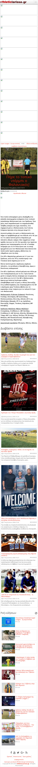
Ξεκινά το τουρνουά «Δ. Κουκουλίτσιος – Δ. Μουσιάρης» (17, 595)
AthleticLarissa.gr (23, 764)
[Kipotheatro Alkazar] (19, 193)
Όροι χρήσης (27, 756)
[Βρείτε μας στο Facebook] (11, 752)
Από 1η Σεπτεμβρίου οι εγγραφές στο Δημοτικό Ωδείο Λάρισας (24, 737)
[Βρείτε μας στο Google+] (22, 752)
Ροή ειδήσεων (8, 613)
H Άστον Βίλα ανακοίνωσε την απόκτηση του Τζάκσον (25, 671)
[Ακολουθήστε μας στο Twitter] (18, 752)
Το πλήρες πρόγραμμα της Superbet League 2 (24, 697)
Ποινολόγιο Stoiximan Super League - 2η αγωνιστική (25, 618)
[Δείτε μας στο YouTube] (14, 752)
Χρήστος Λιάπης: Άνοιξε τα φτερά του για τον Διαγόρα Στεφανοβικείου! (18, 355)
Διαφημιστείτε (19, 759)
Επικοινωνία (17, 756)
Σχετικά (9, 756)
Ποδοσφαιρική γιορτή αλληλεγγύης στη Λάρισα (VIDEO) (18, 554)
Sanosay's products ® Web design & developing (19, 762)
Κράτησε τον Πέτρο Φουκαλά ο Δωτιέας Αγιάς (18, 413)
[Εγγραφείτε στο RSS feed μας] (26, 752)
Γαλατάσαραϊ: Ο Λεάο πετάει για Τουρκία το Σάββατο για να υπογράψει (25, 659)
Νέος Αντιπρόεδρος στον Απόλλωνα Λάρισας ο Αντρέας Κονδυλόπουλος (18, 519)
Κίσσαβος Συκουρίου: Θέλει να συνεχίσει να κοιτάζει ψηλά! (17, 450)
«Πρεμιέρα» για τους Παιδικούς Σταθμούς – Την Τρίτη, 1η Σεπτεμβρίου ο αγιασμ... (25, 725)
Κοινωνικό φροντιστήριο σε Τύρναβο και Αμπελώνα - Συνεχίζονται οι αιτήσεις (25, 645)
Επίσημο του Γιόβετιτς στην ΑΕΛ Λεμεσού (25, 684)
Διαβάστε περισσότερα (19, 146)
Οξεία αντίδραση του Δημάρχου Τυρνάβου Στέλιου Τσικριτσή (23, 632)
